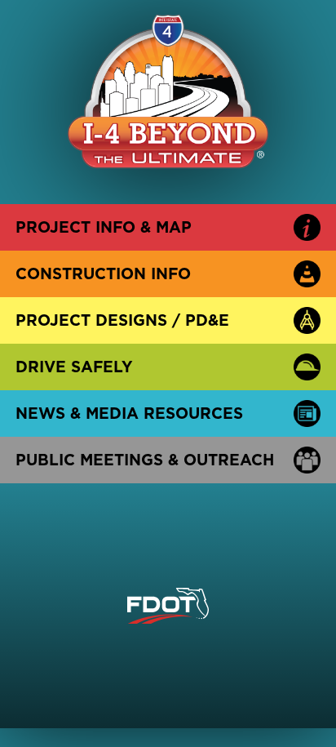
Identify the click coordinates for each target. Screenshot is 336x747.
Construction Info (103, 273)
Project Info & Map (103, 227)
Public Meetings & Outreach (144, 459)
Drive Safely (74, 366)
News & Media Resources (129, 413)
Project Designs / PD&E (122, 320)
